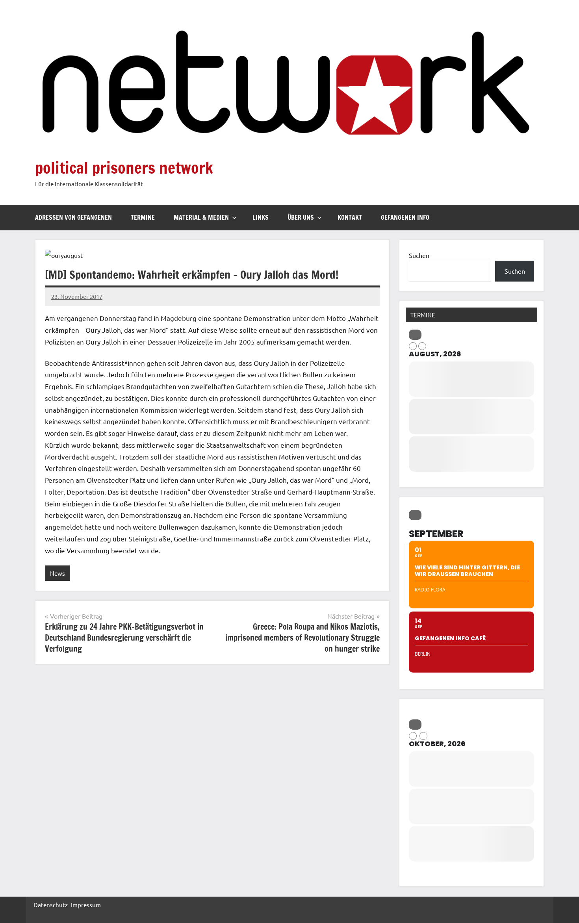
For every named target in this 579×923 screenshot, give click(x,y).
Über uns (301, 217)
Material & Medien (201, 217)
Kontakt (350, 217)
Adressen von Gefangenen (73, 217)
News (57, 573)
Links (260, 217)
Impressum (86, 904)
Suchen (419, 255)
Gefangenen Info (405, 217)
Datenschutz (50, 904)
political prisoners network (124, 167)
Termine (143, 217)
